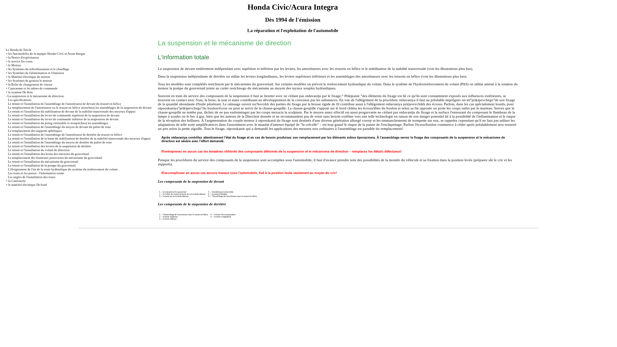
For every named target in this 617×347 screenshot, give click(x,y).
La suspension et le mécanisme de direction (35, 96)
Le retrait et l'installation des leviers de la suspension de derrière (49, 146)
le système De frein (20, 92)
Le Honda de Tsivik (18, 50)
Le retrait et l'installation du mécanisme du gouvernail (43, 161)
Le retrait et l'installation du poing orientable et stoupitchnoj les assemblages (58, 123)
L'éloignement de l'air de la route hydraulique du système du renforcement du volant (63, 169)
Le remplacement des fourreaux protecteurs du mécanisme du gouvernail (55, 158)
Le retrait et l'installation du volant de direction (39, 150)
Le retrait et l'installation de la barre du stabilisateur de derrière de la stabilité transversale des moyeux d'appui (79, 138)
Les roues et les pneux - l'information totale (36, 173)
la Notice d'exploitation (23, 57)
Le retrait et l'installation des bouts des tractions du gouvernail (48, 154)
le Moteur (14, 65)
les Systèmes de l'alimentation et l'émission (36, 73)
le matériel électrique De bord (27, 185)
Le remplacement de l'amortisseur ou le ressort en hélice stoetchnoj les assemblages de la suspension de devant (80, 107)
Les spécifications (19, 100)
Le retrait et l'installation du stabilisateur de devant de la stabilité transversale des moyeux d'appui (71, 111)
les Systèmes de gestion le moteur (30, 80)
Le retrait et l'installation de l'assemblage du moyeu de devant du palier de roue (59, 127)
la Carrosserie (17, 181)
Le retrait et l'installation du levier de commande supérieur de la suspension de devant (64, 115)
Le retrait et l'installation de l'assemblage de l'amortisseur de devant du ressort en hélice (64, 104)
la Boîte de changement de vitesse (30, 84)
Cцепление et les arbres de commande (33, 88)
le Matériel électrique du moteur (29, 77)
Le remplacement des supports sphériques (35, 131)
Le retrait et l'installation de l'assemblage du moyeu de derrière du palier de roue (60, 142)
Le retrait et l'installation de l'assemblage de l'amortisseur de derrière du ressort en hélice (65, 134)
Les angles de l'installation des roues (31, 177)
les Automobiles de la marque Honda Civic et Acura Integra (46, 53)
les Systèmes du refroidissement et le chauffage (38, 69)
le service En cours (20, 61)
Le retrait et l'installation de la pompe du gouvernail (42, 165)
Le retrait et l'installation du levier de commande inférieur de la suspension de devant (63, 119)
